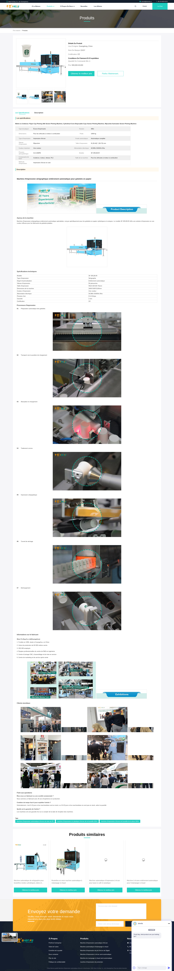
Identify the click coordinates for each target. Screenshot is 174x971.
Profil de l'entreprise (55, 943)
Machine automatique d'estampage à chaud (94, 946)
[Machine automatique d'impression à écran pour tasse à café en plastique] (30, 860)
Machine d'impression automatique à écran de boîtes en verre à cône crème (105, 882)
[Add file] (134, 968)
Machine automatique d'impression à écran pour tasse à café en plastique (29, 882)
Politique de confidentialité (57, 962)
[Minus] (169, 923)
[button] (65, 97)
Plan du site (52, 958)
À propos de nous (66, 6)
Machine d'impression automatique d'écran (94, 943)
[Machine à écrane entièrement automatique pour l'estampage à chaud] (68, 860)
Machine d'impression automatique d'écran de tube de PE (35, 821)
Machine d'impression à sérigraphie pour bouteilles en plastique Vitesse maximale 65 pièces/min (142, 882)
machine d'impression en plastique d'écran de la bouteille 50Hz (77, 821)
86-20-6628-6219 (163, 1)
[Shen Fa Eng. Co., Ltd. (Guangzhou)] (12, 6)
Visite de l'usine (54, 946)
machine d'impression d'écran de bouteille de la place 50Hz (120, 821)
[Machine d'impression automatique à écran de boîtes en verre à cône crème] (105, 860)
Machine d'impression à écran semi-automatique (95, 954)
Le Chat (160, 6)
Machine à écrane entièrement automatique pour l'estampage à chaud (67, 882)
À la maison (36, 6)
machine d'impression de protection (91, 962)
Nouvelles (84, 6)
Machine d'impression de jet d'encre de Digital (95, 950)
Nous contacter (53, 954)
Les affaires (98, 6)
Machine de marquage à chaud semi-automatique (96, 958)
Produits (50, 6)
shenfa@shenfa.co (146, 1)
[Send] (169, 968)
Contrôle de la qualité (55, 950)
